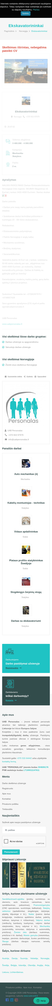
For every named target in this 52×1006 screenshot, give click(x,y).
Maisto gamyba (31, 935)
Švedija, (6, 965)
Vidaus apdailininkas (26, 531)
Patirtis (15, 163)
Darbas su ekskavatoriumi (26, 621)
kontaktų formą (9, 761)
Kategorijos (17, 150)
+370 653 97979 (32, 117)
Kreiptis (9, 700)
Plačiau (36, 9)
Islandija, (23, 965)
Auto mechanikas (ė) (26, 474)
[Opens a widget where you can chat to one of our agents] (41, 1001)
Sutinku (25, 13)
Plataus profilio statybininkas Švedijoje (26, 562)
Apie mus (6, 793)
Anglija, (41, 965)
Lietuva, (6, 972)
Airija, (47, 965)
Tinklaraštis (7, 809)
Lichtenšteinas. (17, 972)
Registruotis (7, 788)
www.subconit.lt (31, 996)
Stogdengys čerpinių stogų (26, 592)
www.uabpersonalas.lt (12, 324)
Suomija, (25, 958)
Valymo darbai (43, 920)
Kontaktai (6, 799)
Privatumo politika (10, 804)
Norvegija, (45, 958)
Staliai (31, 914)
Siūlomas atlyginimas (21, 140)
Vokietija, (35, 958)
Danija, (16, 958)
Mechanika (45, 926)
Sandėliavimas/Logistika (13, 899)
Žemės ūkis (20, 932)
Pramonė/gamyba (42, 905)
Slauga (5, 941)
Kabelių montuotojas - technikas (26, 502)
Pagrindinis (9, 31)
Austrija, (7, 958)
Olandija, (32, 965)
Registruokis (12, 668)
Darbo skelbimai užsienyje (14, 783)
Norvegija (23, 31)
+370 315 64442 (24, 758)
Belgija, (15, 965)
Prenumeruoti (11, 852)
